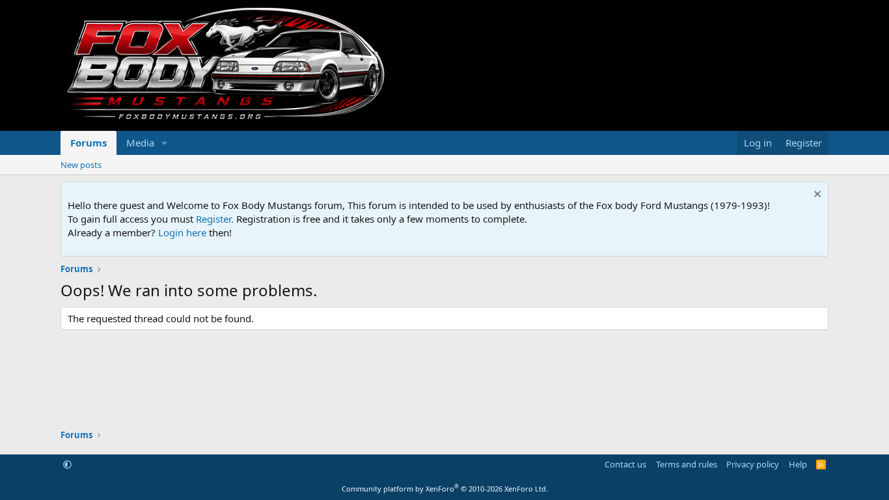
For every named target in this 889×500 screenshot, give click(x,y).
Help (798, 464)
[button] (165, 143)
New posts (81, 165)
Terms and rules (686, 464)
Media (140, 142)
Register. (215, 218)
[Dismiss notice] (815, 195)
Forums (88, 142)
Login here (182, 232)
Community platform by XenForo (445, 488)
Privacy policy (752, 464)
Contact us (625, 464)
